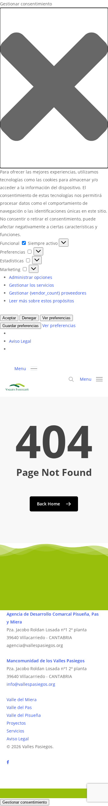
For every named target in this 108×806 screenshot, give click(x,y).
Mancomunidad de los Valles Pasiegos (46, 661)
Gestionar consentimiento (24, 802)
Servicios (15, 731)
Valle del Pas (19, 707)
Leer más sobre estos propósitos (41, 301)
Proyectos (16, 723)
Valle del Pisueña (24, 715)
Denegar (29, 318)
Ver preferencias (56, 318)
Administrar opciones (30, 277)
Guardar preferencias (20, 325)
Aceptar (9, 318)
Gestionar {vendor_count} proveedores (47, 293)
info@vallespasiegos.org (31, 684)
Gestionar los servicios (31, 285)
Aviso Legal (20, 341)
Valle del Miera (22, 699)
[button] (54, 88)
